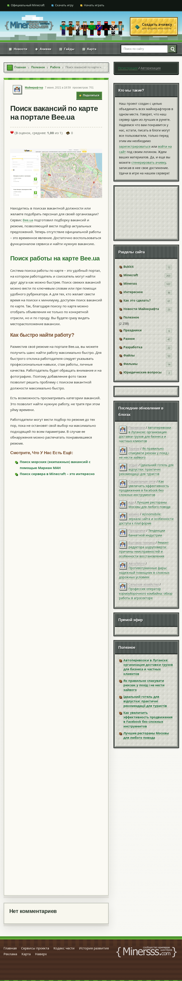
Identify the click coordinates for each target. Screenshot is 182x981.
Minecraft (130, 275)
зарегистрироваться (134, 146)
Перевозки (137, 427)
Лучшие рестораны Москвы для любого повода (149, 504)
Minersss (130, 283)
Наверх (41, 954)
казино (134, 514)
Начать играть (94, 5)
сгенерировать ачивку (148, 162)
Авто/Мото (137, 563)
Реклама (10, 954)
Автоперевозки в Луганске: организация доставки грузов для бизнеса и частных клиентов (145, 434)
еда (131, 502)
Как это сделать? (137, 300)
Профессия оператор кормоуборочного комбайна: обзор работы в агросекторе (145, 593)
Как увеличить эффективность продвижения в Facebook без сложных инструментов (144, 488)
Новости (18, 49)
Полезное (131, 317)
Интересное (133, 292)
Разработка (132, 347)
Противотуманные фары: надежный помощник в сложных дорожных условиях (144, 572)
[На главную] (29, 26)
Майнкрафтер (34, 87)
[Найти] (172, 49)
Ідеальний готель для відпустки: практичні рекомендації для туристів (146, 469)
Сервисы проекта (35, 948)
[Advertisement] (56, 685)
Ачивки (43, 49)
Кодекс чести (64, 948)
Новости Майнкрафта (141, 309)
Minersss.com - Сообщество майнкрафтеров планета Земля (146, 951)
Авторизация (150, 68)
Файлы (129, 355)
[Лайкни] (12, 132)
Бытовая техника (142, 542)
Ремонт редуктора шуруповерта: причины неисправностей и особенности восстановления (144, 549)
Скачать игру (64, 5)
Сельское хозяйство (144, 584)
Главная (10, 948)
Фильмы (130, 364)
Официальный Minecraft (28, 5)
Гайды (66, 49)
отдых (133, 465)
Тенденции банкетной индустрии (147, 532)
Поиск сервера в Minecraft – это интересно (57, 473)
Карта (89, 49)
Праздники (132, 330)
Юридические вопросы (142, 372)
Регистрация (128, 68)
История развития (94, 948)
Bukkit (128, 266)
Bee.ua (28, 220)
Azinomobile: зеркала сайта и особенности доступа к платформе (146, 518)
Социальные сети (142, 481)
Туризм (134, 448)
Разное (129, 338)
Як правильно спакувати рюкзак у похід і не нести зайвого (144, 453)
